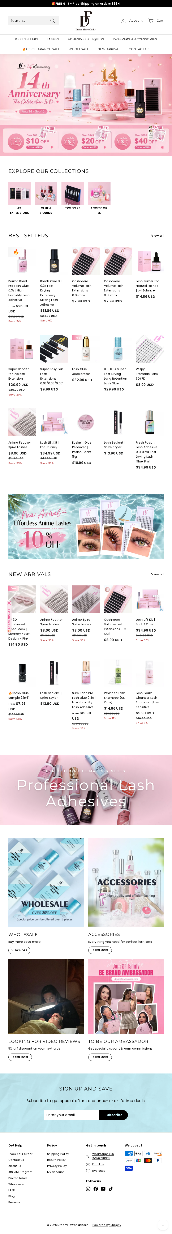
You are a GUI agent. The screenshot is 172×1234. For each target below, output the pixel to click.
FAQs (12, 1190)
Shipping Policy (58, 1154)
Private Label (17, 1178)
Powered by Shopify (107, 1225)
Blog (11, 1196)
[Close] (9, 603)
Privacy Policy (57, 1166)
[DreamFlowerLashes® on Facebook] (96, 1189)
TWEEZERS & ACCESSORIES (134, 39)
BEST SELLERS (26, 39)
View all (157, 236)
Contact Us (16, 1160)
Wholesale (16, 1184)
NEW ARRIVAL (109, 49)
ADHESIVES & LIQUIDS (86, 39)
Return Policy (56, 1160)
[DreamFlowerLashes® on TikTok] (111, 1189)
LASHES (53, 39)
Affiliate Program (20, 1172)
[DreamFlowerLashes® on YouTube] (103, 1189)
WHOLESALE (79, 49)
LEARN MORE (100, 950)
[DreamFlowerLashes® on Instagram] (88, 1189)
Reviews (14, 1202)
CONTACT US (139, 49)
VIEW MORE (19, 950)
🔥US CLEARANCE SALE (41, 49)
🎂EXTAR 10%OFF (9, 620)
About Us (14, 1166)
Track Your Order (20, 1154)
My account (55, 1172)
